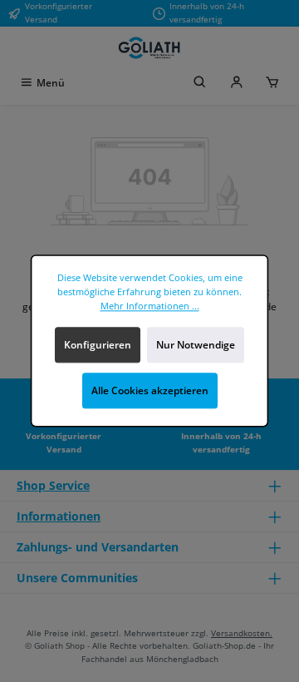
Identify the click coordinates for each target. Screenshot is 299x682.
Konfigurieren (97, 345)
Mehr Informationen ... (149, 305)
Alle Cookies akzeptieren (149, 390)
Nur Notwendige (195, 345)
